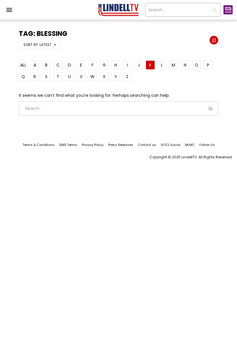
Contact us (147, 144)
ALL (23, 65)
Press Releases (120, 144)
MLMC (190, 144)
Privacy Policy (92, 144)
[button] (9, 10)
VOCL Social (170, 144)
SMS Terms (68, 144)
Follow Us (207, 144)
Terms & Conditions (39, 144)
